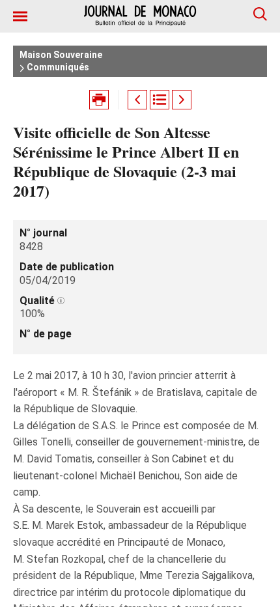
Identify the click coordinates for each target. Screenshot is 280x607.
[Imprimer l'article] (99, 99)
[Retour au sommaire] (159, 99)
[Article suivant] (181, 99)
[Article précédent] (137, 99)
